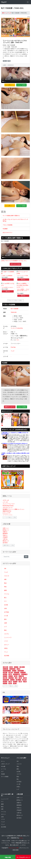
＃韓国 (20, 681)
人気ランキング (5, 764)
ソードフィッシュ (7, 514)
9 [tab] (21, 427)
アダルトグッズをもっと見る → (15, 300)
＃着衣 (20, 677)
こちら (17, 339)
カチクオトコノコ (7, 507)
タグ (2, 771)
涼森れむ (5, 531)
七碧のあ (5, 539)
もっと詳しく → (9, 85)
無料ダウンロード (10, 407)
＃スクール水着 (16, 674)
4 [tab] (10, 427)
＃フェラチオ (12, 668)
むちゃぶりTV (6, 513)
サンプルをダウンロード (23, 857)
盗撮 (5, 590)
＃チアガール (6, 679)
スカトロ (6, 575)
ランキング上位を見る (17, 328)
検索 (26, 556)
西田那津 (5, 533)
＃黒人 (10, 683)
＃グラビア (11, 677)
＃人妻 (18, 668)
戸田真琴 (5, 537)
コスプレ (6, 633)
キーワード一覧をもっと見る (10, 686)
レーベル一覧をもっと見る (9, 517)
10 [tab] (23, 427)
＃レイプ (16, 667)
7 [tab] (16, 427)
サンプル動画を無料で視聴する (11, 215)
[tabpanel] (7, 417)
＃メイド (12, 679)
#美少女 (4, 60)
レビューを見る (21, 85)
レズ (5, 626)
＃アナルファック (6, 670)
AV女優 (3, 766)
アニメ (6, 652)
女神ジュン (6, 528)
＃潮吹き (10, 672)
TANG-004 (13, 312)
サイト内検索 (4, 776)
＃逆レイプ (18, 679)
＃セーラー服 (24, 674)
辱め (5, 586)
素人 (5, 597)
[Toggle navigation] (28, 2)
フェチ (12, 351)
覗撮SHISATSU (7, 511)
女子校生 (6, 612)
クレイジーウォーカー (9, 503)
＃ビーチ (10, 676)
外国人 (6, 648)
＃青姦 (10, 674)
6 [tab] (14, 427)
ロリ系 (6, 615)
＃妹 (16, 677)
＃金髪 (10, 681)
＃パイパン (16, 672)
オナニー (6, 644)
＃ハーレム (23, 672)
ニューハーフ (7, 637)
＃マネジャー (20, 670)
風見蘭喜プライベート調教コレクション (13, 509)
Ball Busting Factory (8, 505)
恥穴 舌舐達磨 (14, 308)
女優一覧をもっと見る (8, 545)
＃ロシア (15, 681)
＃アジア (5, 683)
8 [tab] (19, 427)
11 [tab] (25, 427)
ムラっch (5, 502)
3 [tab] (7, 427)
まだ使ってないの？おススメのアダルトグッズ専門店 (15, 220)
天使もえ (5, 535)
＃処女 (15, 676)
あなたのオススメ (7, 232)
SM (5, 568)
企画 (5, 608)
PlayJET (4, 2)
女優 (5, 623)
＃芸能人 (5, 677)
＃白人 (14, 683)
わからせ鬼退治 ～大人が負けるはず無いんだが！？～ (23, 290)
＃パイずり (5, 668)
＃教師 (25, 677)
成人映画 (6, 655)
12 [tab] (28, 427)
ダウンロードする (15, 264)
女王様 (6, 604)
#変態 (9, 60)
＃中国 (25, 681)
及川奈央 (5, 542)
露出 (5, 619)
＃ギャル (5, 674)
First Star (13, 347)
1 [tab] (3, 427)
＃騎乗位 (24, 679)
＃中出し (5, 672)
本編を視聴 (8, 857)
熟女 (5, 583)
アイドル (6, 594)
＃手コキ (5, 681)
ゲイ (5, 601)
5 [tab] (12, 427)
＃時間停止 (5, 667)
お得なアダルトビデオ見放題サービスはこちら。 (14, 260)
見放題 (3, 774)
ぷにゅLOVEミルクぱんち (7, 287)
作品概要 (5, 228)
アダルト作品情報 (7, 225)
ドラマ (6, 641)
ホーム (3, 761)
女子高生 (19, 781)
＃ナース (14, 670)
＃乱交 (11, 667)
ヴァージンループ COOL (22, 275)
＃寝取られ (22, 667)
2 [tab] (5, 427)
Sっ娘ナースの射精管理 (7, 275)
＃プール (5, 676)
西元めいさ (6, 541)
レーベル (3, 769)
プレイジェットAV (13, 847)
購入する (8, 279)
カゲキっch (6, 500)
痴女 (5, 630)
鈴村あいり (6, 530)
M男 (5, 579)
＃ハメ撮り (21, 676)
